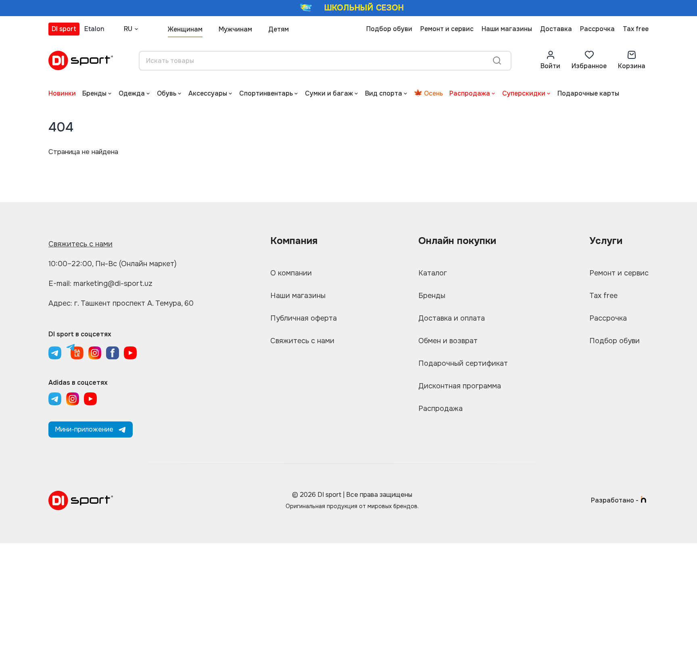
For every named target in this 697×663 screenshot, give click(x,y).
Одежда (132, 93)
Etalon (94, 29)
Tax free (636, 29)
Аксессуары (207, 93)
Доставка (556, 29)
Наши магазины (507, 29)
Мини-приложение (84, 429)
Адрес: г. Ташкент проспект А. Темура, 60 (121, 303)
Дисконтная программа (459, 386)
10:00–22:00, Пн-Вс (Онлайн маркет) (112, 263)
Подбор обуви (389, 29)
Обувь (166, 93)
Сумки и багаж (329, 93)
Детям (278, 29)
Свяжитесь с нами (80, 244)
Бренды (94, 93)
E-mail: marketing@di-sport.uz (100, 283)
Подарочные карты (588, 93)
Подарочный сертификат (463, 363)
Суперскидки (523, 93)
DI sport (64, 29)
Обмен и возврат (448, 340)
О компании (291, 273)
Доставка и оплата (451, 318)
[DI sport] (80, 60)
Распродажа (469, 93)
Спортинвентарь (266, 93)
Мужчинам (235, 29)
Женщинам (185, 29)
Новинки (62, 93)
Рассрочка (597, 29)
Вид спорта (383, 93)
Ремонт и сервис (447, 29)
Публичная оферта (303, 318)
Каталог (432, 273)
